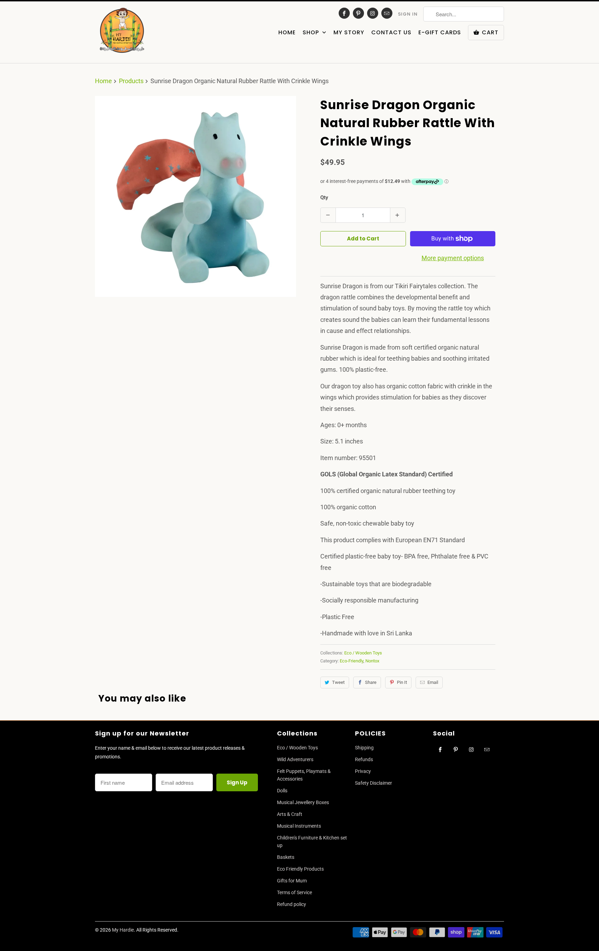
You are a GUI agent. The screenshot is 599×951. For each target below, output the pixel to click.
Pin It (402, 682)
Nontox (372, 660)
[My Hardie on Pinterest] (358, 13)
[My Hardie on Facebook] (344, 13)
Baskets (285, 857)
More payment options (453, 258)
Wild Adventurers (295, 759)
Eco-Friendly (351, 660)
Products (131, 81)
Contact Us (391, 32)
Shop (312, 32)
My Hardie (123, 930)
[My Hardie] (121, 32)
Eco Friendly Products (300, 869)
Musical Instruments (299, 826)
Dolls (282, 790)
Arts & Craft (289, 814)
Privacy (363, 771)
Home (287, 32)
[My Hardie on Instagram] (372, 13)
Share (370, 682)
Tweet (338, 682)
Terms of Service (294, 892)
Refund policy (291, 904)
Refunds (364, 759)
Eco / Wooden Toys (363, 652)
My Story (348, 32)
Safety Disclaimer (373, 783)
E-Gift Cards (439, 32)
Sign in (408, 14)
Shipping (364, 747)
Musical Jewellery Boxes (303, 802)
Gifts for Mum (292, 880)
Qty (324, 197)
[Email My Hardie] (386, 13)
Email (432, 682)
